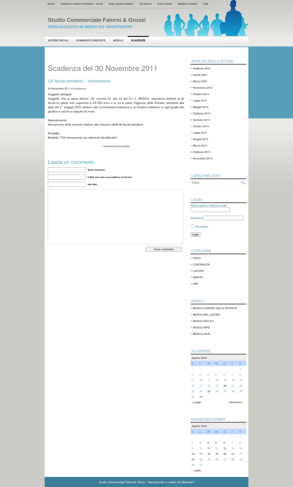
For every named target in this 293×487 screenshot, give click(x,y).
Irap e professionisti (121, 3)
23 (193, 459)
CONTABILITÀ (201, 264)
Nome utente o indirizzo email (208, 205)
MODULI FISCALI (203, 321)
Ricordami (201, 226)
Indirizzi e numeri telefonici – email (82, 3)
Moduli (118, 40)
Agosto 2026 (199, 358)
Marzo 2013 (200, 145)
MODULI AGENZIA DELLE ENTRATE (215, 308)
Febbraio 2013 (201, 152)
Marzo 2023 (200, 81)
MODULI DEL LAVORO (206, 314)
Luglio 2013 (200, 133)
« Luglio (196, 402)
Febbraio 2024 (201, 68)
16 (193, 454)
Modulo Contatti (187, 3)
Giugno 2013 (200, 139)
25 (208, 391)
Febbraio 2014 (201, 113)
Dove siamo (164, 3)
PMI (195, 284)
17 (200, 454)
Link (205, 3)
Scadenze (138, 40)
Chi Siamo (145, 3)
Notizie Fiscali (58, 40)
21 (232, 454)
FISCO (197, 258)
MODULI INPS (201, 327)
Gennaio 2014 (201, 120)
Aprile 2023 (200, 75)
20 (225, 386)
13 (225, 448)
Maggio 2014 (200, 107)
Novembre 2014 (203, 88)
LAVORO (198, 271)
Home (51, 3)
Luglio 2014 (200, 100)
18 (208, 454)
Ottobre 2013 (201, 126)
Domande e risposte (91, 40)
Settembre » (236, 402)
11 (208, 448)
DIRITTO (198, 277)
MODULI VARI (201, 334)
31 (200, 397)
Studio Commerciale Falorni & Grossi (97, 20)
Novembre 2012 (203, 158)
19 (216, 454)
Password (196, 218)
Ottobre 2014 (201, 94)
